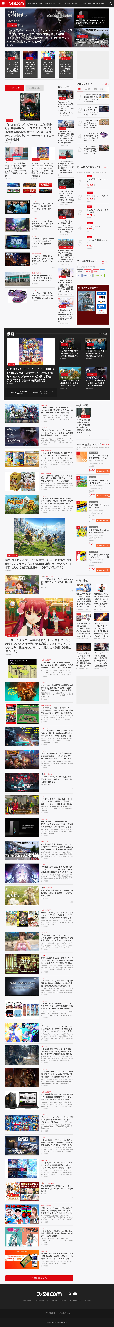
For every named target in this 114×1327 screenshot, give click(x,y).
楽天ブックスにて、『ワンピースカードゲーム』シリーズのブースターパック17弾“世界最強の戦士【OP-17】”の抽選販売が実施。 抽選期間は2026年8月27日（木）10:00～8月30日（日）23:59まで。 (57, 485)
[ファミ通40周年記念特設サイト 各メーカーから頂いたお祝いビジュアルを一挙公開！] (22, 1191)
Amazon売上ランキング (88, 444)
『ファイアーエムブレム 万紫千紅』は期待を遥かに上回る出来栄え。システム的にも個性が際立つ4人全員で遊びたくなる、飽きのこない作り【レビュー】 (101, 659)
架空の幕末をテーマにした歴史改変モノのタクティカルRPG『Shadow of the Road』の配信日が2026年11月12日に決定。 (57, 694)
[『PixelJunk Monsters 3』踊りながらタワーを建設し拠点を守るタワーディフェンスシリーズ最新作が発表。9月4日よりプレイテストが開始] (70, 373)
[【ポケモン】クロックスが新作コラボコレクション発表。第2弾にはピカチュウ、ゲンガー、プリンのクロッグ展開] (17, 296)
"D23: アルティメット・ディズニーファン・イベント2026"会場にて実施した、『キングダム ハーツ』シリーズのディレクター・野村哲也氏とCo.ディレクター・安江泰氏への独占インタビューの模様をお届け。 (57, 440)
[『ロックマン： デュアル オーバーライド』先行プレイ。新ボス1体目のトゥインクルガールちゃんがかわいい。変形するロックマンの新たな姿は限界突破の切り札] (48, 55)
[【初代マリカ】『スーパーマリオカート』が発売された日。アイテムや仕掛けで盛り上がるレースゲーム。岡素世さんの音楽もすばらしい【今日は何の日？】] (22, 714)
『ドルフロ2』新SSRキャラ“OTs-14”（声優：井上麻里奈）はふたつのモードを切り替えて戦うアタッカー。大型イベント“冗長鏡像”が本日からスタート (43, 258)
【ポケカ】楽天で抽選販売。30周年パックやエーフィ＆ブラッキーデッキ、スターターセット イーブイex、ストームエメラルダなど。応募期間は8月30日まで (91, 98)
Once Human (48, 774)
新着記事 (34, 88)
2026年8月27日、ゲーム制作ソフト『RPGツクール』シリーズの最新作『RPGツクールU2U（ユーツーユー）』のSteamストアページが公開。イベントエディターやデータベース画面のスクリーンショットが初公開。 (57, 417)
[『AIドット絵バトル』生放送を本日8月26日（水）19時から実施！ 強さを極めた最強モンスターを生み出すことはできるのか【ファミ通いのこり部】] (22, 1214)
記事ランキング (84, 84)
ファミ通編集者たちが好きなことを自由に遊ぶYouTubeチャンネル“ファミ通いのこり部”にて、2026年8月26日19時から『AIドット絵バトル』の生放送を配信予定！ (57, 1217)
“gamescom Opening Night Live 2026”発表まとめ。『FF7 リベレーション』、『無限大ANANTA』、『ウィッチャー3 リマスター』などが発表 (66, 107)
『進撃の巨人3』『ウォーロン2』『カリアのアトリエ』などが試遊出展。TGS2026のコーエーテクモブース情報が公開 (57, 1006)
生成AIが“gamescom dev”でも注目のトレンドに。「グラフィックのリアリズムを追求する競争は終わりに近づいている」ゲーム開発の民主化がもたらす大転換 (42, 278)
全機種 (80, 271)
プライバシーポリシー (41, 1300)
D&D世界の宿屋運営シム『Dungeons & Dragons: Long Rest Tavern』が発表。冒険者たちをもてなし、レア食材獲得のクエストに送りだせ (57, 756)
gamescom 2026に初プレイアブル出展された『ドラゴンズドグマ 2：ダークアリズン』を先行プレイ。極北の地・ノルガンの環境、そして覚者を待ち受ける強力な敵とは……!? (57, 1058)
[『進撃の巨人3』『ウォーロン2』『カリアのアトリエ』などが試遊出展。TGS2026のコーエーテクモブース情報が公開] (22, 1009)
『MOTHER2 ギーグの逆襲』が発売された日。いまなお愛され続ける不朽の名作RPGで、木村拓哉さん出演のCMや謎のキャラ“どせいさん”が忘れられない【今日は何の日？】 (57, 665)
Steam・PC (87, 275)
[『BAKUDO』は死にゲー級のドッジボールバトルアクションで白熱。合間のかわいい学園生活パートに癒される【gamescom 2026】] (17, 242)
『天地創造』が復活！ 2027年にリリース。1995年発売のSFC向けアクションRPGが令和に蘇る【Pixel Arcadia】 (66, 315)
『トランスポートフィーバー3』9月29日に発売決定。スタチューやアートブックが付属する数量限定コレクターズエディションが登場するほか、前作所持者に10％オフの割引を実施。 (57, 1149)
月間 (101, 89)
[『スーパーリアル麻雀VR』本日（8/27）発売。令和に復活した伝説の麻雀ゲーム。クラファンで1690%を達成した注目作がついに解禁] (16, 153)
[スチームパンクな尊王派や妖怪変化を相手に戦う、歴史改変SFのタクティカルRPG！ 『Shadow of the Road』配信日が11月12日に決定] (22, 691)
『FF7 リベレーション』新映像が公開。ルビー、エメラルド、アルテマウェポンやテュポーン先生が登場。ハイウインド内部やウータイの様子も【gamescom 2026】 (66, 226)
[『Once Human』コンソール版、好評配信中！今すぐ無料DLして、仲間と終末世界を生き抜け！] (22, 782)
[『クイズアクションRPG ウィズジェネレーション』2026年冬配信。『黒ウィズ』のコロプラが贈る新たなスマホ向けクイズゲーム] (22, 1168)
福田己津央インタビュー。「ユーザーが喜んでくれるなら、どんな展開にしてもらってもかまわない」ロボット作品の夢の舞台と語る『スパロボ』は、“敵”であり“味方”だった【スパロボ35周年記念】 (83, 600)
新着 (29, 3)
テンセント (44, 587)
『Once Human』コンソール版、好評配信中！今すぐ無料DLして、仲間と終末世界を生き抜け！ (56, 779)
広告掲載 (88, 1300)
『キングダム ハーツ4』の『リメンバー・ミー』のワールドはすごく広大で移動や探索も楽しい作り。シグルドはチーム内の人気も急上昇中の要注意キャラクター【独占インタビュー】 (39, 35)
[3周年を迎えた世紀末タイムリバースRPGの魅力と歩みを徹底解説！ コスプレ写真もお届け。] (22, 896)
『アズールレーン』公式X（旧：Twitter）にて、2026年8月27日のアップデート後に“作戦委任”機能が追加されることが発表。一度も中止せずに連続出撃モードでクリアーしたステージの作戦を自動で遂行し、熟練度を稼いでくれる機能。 (57, 990)
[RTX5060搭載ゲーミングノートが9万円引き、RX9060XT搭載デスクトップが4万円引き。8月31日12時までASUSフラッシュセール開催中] (22, 1100)
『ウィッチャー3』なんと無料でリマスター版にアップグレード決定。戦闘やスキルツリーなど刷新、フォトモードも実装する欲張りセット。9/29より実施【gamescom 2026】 (66, 166)
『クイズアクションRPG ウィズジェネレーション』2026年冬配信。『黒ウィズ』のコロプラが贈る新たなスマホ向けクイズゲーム (57, 1165)
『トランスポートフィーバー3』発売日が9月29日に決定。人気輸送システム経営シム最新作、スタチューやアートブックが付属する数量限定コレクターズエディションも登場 (57, 1142)
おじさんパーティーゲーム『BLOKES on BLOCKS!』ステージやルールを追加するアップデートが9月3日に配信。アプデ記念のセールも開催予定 (43, 169)
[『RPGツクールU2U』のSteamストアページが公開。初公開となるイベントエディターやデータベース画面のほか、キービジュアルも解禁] (22, 413)
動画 (89, 3)
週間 (95, 89)
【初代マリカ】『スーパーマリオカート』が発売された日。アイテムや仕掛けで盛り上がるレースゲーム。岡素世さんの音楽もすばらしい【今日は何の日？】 (57, 710)
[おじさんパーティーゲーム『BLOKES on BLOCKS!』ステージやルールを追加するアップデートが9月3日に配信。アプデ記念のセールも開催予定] (43, 153)
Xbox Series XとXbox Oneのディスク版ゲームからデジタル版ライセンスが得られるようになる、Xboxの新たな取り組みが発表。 (57, 831)
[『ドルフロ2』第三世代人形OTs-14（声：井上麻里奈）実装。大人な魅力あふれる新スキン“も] (83, 412)
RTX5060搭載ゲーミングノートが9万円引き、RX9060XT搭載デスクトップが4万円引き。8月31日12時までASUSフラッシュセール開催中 (57, 1097)
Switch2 (34, 3)
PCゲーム (52, 3)
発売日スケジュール (63, 3)
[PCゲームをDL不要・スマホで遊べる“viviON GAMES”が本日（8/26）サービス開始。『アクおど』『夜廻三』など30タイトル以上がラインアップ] (22, 1259)
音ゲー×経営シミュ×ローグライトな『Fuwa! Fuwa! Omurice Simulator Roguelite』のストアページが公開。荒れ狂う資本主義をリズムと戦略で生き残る (57, 960)
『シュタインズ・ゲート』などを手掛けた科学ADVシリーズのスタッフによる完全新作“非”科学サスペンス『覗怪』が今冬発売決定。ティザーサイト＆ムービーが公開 (29, 132)
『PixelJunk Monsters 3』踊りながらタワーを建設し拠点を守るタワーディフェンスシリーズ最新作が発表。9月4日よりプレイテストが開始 (69, 382)
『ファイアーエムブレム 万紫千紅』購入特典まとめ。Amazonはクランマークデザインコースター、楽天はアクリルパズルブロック (83, 629)
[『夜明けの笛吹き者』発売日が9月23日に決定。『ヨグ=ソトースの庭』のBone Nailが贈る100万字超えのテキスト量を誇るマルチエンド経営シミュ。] (22, 873)
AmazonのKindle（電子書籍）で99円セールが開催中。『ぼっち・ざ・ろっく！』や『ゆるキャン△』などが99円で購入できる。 (57, 922)
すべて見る (105, 84)
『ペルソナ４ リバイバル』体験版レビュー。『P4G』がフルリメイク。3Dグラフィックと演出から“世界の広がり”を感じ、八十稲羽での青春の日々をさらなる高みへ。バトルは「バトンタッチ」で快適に (30, 66)
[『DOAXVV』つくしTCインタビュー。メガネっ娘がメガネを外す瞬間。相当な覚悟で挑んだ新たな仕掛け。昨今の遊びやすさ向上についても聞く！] (22, 941)
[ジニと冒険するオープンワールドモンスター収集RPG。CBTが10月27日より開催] (22, 584)
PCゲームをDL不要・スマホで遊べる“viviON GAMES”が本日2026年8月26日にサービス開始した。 (56, 1262)
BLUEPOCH (44, 898)
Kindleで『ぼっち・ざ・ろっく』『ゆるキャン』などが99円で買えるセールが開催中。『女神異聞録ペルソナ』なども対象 (57, 915)
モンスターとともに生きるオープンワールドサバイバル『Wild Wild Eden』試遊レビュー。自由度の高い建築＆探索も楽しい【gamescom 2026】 (43, 223)
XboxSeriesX (99, 275)
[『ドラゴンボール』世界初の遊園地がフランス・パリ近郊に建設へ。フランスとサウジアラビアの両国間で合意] (104, 148)
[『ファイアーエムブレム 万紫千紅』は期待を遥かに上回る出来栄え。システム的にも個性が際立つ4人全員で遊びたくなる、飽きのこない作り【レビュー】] (101, 647)
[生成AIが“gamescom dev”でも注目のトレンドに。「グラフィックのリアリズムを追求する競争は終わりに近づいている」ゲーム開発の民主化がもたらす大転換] (17, 279)
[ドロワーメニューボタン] (3, 3)
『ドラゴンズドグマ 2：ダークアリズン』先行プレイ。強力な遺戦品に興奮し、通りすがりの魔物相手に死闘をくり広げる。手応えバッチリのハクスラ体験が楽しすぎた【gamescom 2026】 (12, 66)
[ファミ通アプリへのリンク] (50, 1312)
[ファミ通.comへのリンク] (16, 3)
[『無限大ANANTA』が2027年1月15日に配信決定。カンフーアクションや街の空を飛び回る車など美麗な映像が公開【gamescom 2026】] (66, 124)
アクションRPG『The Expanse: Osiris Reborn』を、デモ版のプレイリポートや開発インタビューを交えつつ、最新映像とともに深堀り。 (57, 740)
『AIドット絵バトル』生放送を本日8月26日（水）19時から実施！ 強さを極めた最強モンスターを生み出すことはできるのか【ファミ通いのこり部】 (57, 1210)
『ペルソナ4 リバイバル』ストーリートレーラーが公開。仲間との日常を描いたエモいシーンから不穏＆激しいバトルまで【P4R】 (57, 801)
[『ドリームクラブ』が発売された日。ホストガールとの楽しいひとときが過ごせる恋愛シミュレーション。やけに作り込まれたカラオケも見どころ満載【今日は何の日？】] (39, 617)
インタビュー (12, 25)
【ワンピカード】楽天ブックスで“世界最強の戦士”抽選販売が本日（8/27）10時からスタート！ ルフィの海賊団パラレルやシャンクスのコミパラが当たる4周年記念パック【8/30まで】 (57, 478)
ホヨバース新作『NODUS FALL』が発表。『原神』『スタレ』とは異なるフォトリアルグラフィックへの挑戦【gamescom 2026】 (66, 196)
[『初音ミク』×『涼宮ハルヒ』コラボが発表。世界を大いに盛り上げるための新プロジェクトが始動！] (22, 1236)
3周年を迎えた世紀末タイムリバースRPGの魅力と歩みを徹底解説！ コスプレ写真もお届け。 (57, 893)
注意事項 (63, 1300)
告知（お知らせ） (46, 1205)
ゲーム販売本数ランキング (89, 168)
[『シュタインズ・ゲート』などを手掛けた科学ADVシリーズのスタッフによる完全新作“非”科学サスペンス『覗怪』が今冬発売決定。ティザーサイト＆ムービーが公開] (30, 107)
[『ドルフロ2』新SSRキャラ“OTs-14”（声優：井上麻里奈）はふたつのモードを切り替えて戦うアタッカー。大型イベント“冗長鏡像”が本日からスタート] (17, 259)
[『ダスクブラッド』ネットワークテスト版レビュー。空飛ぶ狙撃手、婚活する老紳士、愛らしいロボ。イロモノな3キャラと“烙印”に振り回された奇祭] (83, 647)
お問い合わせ (27, 1300)
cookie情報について (76, 1300)
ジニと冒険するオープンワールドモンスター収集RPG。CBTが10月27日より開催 (57, 581)
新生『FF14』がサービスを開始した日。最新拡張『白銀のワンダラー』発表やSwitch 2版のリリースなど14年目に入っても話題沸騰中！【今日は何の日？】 (38, 563)
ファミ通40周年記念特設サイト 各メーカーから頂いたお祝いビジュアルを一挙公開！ (57, 1188)
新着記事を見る (39, 1278)
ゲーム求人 (75, 3)
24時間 (87, 89)
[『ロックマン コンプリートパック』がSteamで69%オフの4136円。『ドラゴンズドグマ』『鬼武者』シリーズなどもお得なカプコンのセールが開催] (22, 1123)
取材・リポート (82, 36)
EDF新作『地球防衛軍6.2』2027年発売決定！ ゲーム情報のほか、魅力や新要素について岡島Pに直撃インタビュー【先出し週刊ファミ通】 (66, 256)
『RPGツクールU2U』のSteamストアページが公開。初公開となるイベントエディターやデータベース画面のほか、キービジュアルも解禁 (57, 410)
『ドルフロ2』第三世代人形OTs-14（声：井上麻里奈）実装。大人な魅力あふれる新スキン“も (83, 426)
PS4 (79, 275)
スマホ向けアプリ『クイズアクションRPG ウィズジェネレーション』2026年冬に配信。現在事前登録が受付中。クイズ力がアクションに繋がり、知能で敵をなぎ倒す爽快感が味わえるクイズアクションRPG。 (57, 1172)
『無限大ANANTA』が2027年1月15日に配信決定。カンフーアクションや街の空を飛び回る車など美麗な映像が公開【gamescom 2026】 (66, 137)
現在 (79, 89)
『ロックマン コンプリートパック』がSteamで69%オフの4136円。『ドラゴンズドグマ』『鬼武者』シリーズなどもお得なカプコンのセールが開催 (57, 1119)
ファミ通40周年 (49, 1183)
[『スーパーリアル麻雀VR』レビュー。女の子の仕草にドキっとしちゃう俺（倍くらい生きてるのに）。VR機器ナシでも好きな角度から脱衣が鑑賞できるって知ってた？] (104, 122)
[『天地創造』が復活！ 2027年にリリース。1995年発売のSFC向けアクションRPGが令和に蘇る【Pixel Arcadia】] (66, 302)
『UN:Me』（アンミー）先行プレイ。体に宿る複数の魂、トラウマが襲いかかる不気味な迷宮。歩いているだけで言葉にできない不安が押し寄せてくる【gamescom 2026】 (43, 206)
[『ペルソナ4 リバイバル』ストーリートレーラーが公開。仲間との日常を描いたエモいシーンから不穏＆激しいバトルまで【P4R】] (22, 804)
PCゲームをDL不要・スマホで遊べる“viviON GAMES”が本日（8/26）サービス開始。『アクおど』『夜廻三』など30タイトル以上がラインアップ (57, 1256)
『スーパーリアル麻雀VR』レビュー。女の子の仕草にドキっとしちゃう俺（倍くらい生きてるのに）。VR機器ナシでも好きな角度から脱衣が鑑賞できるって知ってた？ (91, 124)
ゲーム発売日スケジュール (89, 262)
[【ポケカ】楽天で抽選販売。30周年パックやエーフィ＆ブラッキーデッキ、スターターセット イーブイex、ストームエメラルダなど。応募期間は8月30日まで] (104, 96)
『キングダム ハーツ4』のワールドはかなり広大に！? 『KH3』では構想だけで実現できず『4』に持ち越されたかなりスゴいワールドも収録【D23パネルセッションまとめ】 (101, 629)
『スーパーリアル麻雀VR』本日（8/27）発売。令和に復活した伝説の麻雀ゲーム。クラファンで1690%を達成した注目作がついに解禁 (16, 169)
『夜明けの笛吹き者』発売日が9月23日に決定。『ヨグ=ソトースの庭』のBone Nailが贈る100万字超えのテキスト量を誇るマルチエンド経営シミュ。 (56, 869)
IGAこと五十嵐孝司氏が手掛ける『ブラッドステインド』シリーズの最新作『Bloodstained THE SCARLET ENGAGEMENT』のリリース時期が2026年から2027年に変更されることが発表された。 (57, 1081)
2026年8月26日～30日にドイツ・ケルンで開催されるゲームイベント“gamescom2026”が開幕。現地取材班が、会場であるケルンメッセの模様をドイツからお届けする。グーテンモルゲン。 (57, 854)
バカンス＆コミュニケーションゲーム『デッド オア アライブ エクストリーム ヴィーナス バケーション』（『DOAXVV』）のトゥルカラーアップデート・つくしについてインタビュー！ (57, 945)
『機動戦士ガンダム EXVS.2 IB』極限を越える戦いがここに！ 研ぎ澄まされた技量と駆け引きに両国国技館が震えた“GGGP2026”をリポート (66, 285)
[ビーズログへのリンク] (64, 1312)
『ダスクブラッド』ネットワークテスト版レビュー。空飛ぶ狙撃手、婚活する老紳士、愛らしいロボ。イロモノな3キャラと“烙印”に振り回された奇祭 (83, 659)
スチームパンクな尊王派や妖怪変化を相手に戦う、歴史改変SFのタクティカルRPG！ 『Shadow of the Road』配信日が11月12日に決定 (57, 687)
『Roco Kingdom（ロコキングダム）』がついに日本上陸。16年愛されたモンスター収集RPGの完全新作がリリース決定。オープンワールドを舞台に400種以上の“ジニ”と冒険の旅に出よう (65, 66)
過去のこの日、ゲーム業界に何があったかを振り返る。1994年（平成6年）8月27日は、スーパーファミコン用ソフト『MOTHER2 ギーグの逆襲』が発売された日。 (57, 672)
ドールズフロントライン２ (86, 416)
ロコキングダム (48, 576)
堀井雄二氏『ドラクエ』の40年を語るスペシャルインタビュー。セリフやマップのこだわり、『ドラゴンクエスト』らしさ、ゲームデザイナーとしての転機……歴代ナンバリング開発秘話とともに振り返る (101, 600)
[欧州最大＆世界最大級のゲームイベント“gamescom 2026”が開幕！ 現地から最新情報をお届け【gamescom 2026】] (22, 850)
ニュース (83, 3)
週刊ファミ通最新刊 (88, 287)
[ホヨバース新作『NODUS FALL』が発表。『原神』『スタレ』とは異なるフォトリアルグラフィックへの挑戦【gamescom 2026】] (66, 183)
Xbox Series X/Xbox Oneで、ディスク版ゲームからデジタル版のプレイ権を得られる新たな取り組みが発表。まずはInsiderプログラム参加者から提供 (91, 21)
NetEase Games (46, 784)
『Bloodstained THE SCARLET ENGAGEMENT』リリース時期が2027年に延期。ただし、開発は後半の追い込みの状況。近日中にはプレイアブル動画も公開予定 (57, 1074)
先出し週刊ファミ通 (66, 247)
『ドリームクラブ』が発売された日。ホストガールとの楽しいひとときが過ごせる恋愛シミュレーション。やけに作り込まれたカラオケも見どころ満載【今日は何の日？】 (38, 645)
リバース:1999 (48, 888)
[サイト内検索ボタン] (110, 3)
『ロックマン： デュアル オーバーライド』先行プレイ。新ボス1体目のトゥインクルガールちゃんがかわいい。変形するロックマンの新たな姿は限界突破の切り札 (48, 66)
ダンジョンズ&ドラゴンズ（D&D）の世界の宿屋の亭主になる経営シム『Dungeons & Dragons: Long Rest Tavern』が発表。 (57, 763)
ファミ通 (43, 1194)
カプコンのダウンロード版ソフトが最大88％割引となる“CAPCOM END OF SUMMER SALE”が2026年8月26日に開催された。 (56, 1126)
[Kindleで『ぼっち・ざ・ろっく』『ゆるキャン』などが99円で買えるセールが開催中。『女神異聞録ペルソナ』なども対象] (22, 918)
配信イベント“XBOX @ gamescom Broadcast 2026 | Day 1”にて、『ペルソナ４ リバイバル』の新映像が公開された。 (56, 808)
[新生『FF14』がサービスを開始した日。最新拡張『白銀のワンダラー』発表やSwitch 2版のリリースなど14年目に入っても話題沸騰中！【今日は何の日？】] (39, 537)
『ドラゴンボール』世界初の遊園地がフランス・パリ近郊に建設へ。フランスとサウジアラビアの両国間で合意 (91, 150)
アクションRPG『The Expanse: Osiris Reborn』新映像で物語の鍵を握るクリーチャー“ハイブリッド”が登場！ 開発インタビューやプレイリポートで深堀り (57, 733)
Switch (41, 3)
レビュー (11, 59)
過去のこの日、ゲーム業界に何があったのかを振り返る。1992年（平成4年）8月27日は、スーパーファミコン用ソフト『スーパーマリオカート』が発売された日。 (57, 717)
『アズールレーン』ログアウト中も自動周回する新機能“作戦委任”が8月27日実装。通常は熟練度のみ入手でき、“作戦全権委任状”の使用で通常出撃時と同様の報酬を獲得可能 (57, 983)
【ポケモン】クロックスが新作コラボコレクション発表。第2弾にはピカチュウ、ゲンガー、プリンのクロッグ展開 (43, 295)
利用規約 (54, 1300)
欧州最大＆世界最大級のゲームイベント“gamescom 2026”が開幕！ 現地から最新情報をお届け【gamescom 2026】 (91, 40)
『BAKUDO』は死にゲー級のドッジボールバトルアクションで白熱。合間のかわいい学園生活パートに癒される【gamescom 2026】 (43, 241)
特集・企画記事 (98, 3)
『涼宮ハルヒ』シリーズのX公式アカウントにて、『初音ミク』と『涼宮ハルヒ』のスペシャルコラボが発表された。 (57, 1240)
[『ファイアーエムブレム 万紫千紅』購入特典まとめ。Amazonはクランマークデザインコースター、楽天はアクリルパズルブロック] (83, 617)
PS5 (46, 3)
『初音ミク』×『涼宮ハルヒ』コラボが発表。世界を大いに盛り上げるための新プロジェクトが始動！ (57, 1233)
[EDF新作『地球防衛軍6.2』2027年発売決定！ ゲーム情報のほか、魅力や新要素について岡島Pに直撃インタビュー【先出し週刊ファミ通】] (66, 243)
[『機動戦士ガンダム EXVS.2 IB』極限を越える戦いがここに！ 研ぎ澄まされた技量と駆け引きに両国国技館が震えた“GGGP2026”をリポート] (66, 272)
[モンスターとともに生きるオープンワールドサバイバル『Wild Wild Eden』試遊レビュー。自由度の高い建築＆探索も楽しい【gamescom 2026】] (17, 224)
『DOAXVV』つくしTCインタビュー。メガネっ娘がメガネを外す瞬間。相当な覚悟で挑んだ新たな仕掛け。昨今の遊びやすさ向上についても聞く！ (57, 937)
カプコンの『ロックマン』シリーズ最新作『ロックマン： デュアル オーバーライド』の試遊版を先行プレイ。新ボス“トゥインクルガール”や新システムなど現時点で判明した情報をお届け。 (57, 1036)
